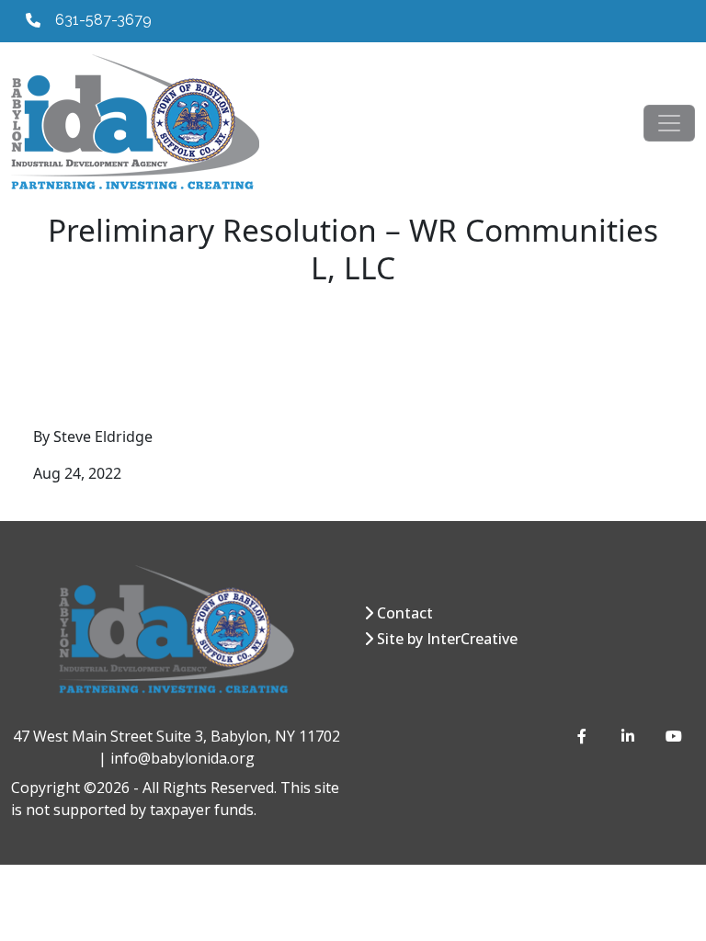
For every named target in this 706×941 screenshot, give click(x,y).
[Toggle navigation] (669, 123)
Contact (405, 613)
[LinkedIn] (629, 736)
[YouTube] (673, 736)
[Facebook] (585, 736)
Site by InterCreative (447, 639)
